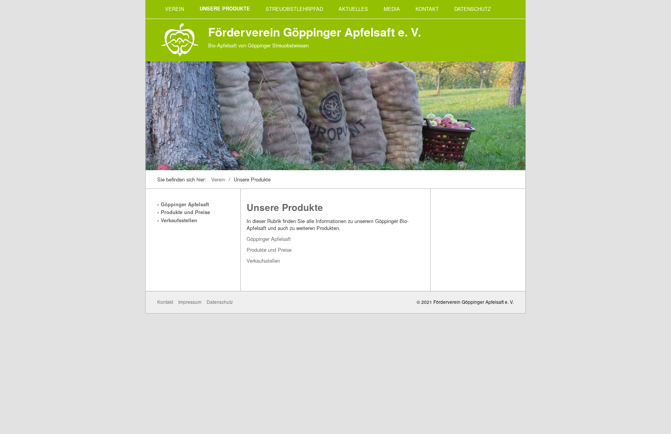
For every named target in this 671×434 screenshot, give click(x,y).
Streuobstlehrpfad (294, 8)
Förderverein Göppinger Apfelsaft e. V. (314, 31)
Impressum (190, 302)
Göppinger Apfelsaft (185, 204)
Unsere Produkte (225, 8)
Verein (174, 8)
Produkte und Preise (185, 212)
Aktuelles (353, 8)
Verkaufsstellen (179, 220)
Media (392, 8)
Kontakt (427, 8)
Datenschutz (472, 8)
